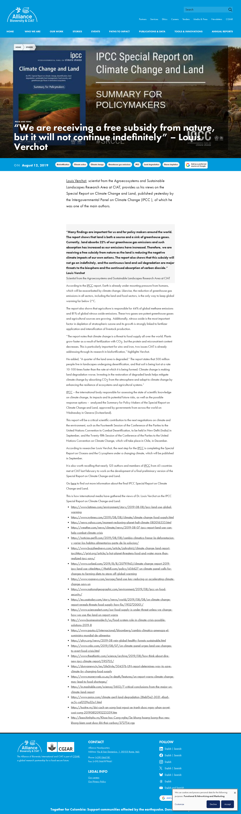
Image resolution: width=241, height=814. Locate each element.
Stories (77, 31)
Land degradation (151, 164)
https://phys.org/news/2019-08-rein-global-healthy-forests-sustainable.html (118, 640)
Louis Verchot (76, 180)
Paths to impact (119, 31)
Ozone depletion (171, 164)
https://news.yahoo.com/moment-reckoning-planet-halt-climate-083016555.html (121, 522)
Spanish (177, 748)
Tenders (186, 19)
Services (154, 19)
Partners (142, 19)
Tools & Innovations (188, 31)
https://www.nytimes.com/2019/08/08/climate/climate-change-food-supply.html (122, 517)
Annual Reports (222, 31)
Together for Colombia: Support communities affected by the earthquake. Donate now (117, 809)
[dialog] (205, 800)
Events (95, 31)
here (73, 483)
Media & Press (200, 19)
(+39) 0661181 (102, 757)
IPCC (137, 164)
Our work (56, 31)
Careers (175, 19)
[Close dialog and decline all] (234, 791)
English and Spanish (174, 787)
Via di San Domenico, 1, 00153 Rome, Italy (118, 751)
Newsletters (216, 19)
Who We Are (32, 31)
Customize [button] (179, 804)
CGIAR (229, 19)
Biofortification (63, 164)
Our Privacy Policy (97, 781)
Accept (227, 804)
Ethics (164, 19)
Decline (213, 804)
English (168, 748)
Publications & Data (152, 31)
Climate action (80, 164)
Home (10, 31)
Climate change (97, 164)
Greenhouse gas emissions (120, 164)
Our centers (93, 777)
